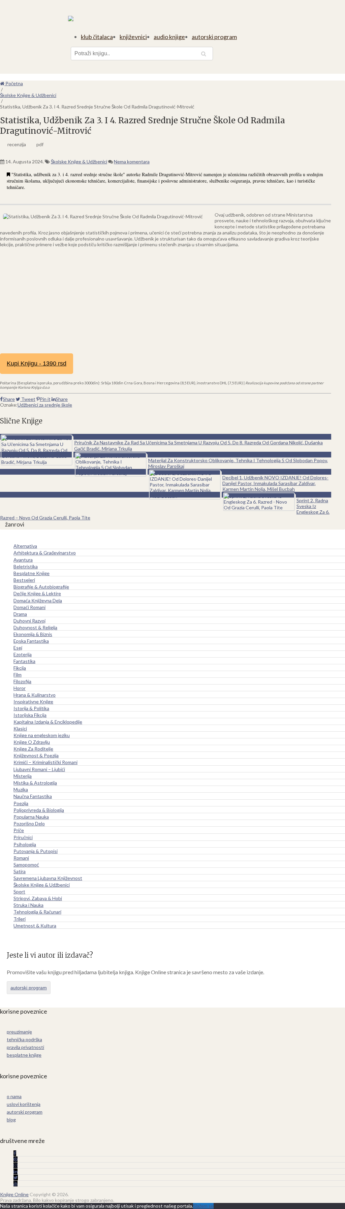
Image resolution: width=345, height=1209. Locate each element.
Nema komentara (132, 161)
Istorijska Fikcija (29, 715)
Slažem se (203, 1206)
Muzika (20, 789)
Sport (19, 891)
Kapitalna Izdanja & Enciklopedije (47, 722)
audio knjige (169, 36)
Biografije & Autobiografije (41, 587)
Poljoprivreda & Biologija (38, 810)
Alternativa (25, 546)
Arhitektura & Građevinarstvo (44, 552)
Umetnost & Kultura (34, 925)
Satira (19, 871)
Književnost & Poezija (36, 755)
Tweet (27, 399)
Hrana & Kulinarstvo (34, 695)
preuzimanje (19, 1032)
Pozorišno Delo (29, 823)
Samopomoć (26, 864)
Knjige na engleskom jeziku (41, 735)
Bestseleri (24, 580)
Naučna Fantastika (32, 796)
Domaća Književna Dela (37, 600)
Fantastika (24, 661)
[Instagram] (15, 1165)
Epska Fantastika (31, 641)
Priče (18, 830)
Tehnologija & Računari (37, 912)
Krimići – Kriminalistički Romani (45, 762)
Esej (17, 647)
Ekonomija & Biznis (32, 634)
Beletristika (25, 566)
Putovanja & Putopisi (35, 851)
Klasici (20, 728)
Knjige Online (14, 1194)
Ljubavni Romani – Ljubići (39, 769)
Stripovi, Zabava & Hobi (37, 898)
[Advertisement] (165, 299)
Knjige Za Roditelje (33, 749)
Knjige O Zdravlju (31, 742)
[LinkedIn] (15, 1171)
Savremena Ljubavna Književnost (47, 878)
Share (9, 399)
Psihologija (24, 844)
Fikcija (19, 668)
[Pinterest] (15, 1159)
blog (11, 1119)
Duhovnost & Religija (35, 627)
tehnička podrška (24, 1039)
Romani (21, 858)
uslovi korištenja (23, 1104)
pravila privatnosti (25, 1047)
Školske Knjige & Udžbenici (79, 161)
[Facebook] (14, 1153)
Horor (19, 688)
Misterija (22, 776)
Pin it (45, 399)
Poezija (20, 803)
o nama (14, 1096)
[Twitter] (15, 1177)
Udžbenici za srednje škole (45, 405)
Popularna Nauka (31, 817)
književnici (133, 36)
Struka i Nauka (28, 905)
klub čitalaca (97, 36)
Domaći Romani (29, 607)
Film (17, 674)
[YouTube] (15, 1183)
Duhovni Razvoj (29, 621)
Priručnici (23, 837)
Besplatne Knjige (31, 573)
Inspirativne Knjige (33, 701)
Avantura (23, 560)
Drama (20, 614)
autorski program (214, 36)
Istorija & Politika (31, 708)
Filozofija (22, 681)
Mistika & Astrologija (35, 783)
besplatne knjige (24, 1055)
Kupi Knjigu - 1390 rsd (36, 363)
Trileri (19, 919)
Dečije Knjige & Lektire (37, 593)
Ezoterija (22, 654)
